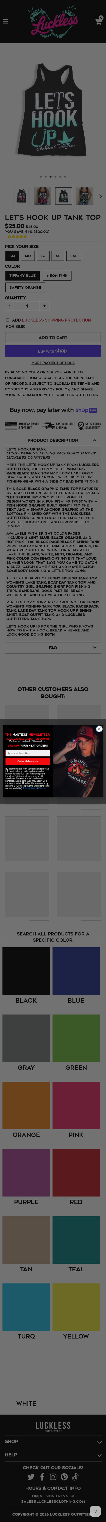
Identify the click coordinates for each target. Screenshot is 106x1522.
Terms (42, 788)
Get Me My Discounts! (28, 761)
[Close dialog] (99, 729)
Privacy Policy (30, 788)
